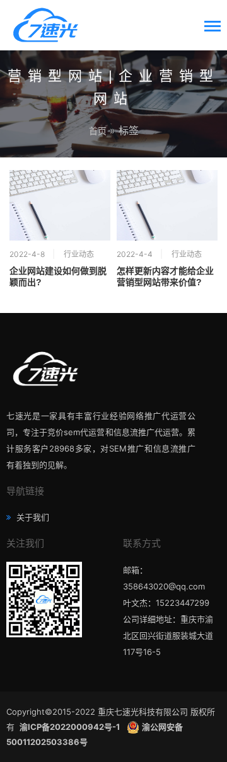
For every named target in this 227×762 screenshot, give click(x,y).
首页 (98, 130)
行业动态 (79, 254)
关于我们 (31, 517)
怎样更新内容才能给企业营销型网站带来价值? (165, 276)
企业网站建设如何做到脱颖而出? (58, 276)
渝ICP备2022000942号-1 (71, 727)
